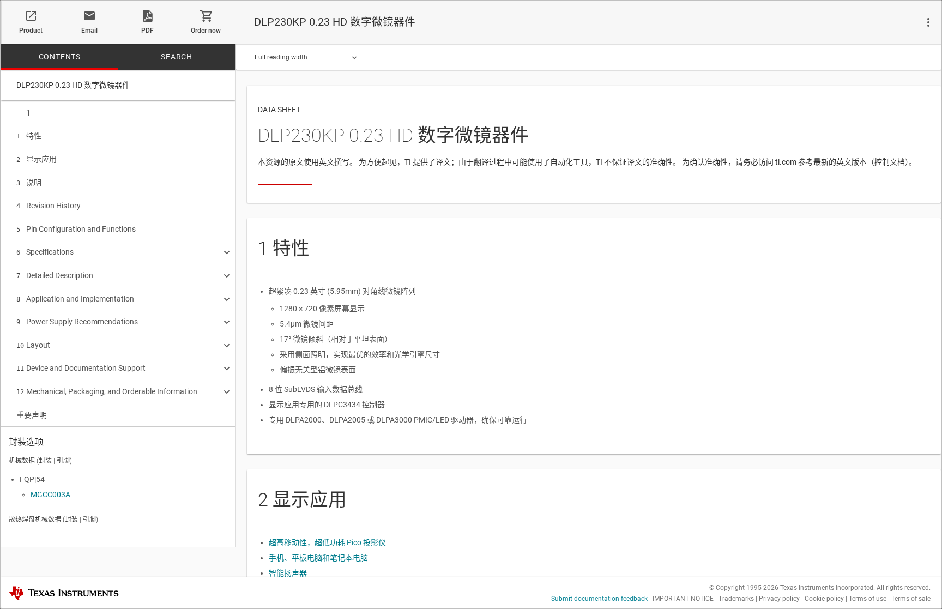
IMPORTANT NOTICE (683, 598)
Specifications (45, 252)
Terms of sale (911, 598)
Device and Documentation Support (81, 368)
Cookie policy (824, 598)
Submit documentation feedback (599, 598)
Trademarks (736, 598)
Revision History (48, 205)
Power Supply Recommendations (77, 321)
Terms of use (867, 598)
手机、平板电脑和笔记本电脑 (318, 557)
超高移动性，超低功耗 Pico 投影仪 (327, 542)
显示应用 (36, 159)
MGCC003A (50, 494)
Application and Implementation (75, 298)
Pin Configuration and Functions (76, 229)
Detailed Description (54, 275)
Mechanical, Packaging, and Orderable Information (106, 391)
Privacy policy (779, 598)
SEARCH (176, 56)
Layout (33, 345)
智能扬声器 (288, 573)
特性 (28, 135)
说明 (28, 182)
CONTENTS (60, 56)
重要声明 (31, 415)
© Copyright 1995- (743, 588)
